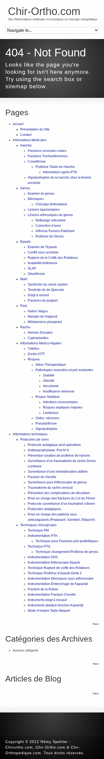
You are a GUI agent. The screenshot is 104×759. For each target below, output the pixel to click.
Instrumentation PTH (42, 536)
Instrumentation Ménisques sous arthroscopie (61, 578)
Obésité (48, 381)
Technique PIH (38, 530)
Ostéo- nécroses (47, 418)
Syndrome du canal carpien (48, 284)
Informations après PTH (60, 172)
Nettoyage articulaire (50, 220)
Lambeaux (50, 413)
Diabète (48, 375)
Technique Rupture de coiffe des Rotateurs (59, 568)
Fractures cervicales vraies (47, 151)
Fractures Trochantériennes (48, 156)
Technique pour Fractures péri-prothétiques (66, 541)
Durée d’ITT (36, 354)
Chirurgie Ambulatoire (51, 204)
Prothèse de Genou (49, 236)
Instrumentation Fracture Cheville (52, 594)
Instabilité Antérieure (42, 263)
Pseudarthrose (46, 423)
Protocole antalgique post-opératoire (54, 445)
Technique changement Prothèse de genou (66, 552)
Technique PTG (39, 546)
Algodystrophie (46, 429)
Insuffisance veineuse (58, 391)
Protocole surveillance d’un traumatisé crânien (61, 504)
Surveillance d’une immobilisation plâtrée (58, 471)
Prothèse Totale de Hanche (55, 167)
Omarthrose (36, 274)
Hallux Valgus (38, 311)
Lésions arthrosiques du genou (50, 215)
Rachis (25, 327)
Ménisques (36, 199)
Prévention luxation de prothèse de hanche (59, 455)
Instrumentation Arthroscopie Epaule (54, 562)
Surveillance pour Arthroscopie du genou (57, 482)
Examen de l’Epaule (42, 247)
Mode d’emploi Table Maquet (49, 610)
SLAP (32, 268)
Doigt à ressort (38, 295)
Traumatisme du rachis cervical (50, 488)
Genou (25, 188)
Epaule (25, 242)
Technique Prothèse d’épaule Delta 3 (55, 573)
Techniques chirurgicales (38, 525)
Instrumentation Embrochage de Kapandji (58, 584)
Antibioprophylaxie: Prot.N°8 (48, 450)
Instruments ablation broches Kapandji (55, 605)
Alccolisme (51, 386)
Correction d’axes (48, 226)
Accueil (18, 124)
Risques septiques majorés (62, 407)
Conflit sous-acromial (43, 252)
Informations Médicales (29, 140)
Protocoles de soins (34, 439)
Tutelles (33, 348)
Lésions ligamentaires (44, 209)
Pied (23, 306)
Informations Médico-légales (40, 343)
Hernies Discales (40, 332)
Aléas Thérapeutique (50, 365)
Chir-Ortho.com (44, 11)
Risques (34, 359)
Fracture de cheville (42, 477)
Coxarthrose (37, 161)
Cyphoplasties (38, 338)
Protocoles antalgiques (44, 509)
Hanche (26, 145)
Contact (25, 135)
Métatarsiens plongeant (45, 322)
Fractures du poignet (43, 300)
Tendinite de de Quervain (46, 290)
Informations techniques (30, 434)
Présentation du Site (35, 129)
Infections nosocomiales (60, 402)
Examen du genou (41, 193)
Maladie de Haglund (42, 316)
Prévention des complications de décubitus (59, 493)
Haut (96, 623)
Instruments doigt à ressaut (47, 600)
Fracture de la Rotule (43, 589)
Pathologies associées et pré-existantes (64, 370)
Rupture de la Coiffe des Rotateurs (53, 258)
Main (23, 279)
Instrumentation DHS (43, 557)
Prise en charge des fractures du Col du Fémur (61, 498)
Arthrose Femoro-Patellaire (55, 231)
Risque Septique (47, 397)
